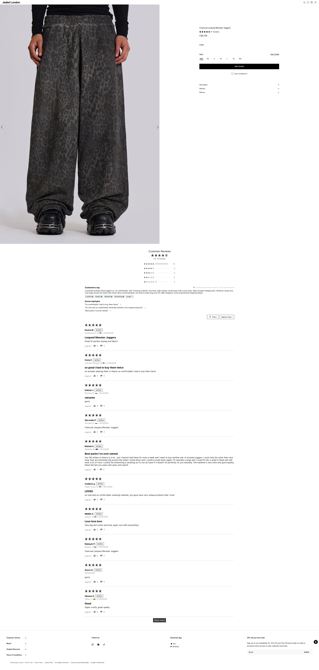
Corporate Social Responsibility (80, 662)
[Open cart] (312, 2)
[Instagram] (92, 644)
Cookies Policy (48, 662)
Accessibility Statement (62, 662)
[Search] (304, 2)
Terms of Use (29, 662)
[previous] (2, 127)
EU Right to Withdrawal (97, 662)
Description (203, 85)
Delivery (202, 89)
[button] (205, 32)
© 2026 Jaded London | (17, 662)
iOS (174, 644)
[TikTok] (104, 644)
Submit (306, 652)
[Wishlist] (308, 2)
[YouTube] (98, 644)
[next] (157, 127)
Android (175, 646)
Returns (202, 92)
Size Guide (274, 54)
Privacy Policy (38, 662)
